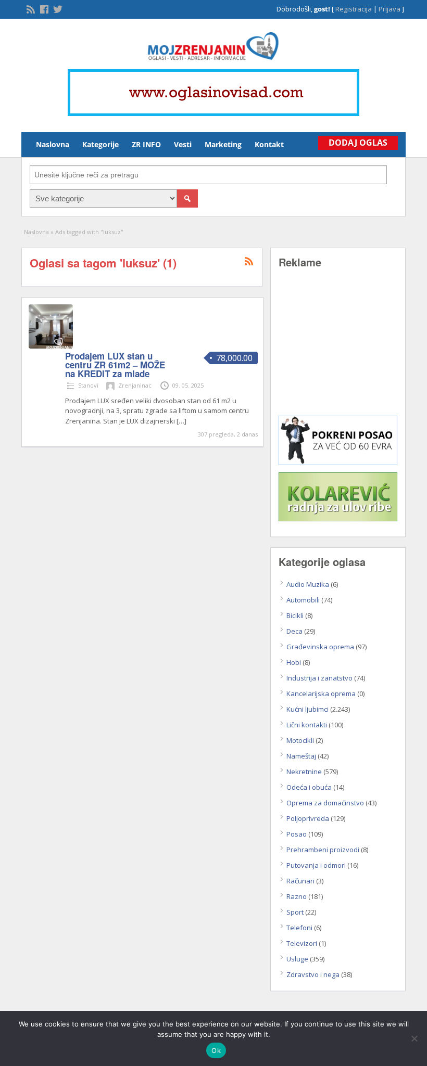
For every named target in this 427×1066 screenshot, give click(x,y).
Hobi (293, 662)
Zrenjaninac (135, 385)
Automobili (303, 600)
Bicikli (295, 615)
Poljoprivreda (307, 818)
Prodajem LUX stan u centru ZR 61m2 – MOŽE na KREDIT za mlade (115, 365)
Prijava (389, 9)
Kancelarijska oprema (321, 693)
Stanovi (88, 385)
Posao (296, 834)
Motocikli (300, 740)
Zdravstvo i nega (313, 974)
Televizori (301, 943)
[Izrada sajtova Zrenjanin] (338, 462)
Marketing (223, 144)
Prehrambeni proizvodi (322, 849)
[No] (414, 1038)
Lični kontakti (306, 724)
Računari (300, 880)
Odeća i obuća (309, 787)
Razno (296, 896)
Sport (295, 912)
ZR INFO (146, 144)
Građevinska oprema (320, 646)
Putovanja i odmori (316, 865)
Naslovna (52, 144)
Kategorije (100, 144)
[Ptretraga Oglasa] (187, 198)
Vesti (183, 144)
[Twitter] (57, 8)
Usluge (297, 959)
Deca (294, 631)
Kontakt (269, 144)
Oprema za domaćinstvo (325, 802)
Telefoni (299, 927)
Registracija (353, 9)
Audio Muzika (307, 584)
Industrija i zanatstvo (319, 678)
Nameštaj (301, 756)
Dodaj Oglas (358, 142)
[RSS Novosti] (30, 8)
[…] (181, 421)
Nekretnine (304, 771)
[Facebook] (43, 8)
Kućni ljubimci (307, 709)
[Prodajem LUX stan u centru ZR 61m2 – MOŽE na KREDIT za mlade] (51, 346)
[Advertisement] (338, 350)
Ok (216, 1050)
